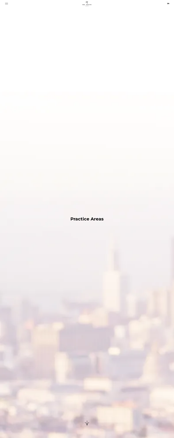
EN (168, 3)
